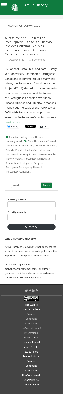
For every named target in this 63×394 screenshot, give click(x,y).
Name (17, 199)
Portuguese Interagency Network (24, 167)
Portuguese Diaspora (31, 163)
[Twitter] (26, 290)
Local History (36, 137)
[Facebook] (30, 290)
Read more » (12, 122)
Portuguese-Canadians (18, 171)
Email (16, 212)
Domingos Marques (45, 145)
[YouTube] (33, 290)
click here (22, 273)
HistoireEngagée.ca (30, 277)
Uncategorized (14, 141)
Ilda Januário (31, 150)
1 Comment (38, 59)
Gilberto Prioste (14, 150)
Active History (36, 5)
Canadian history (18, 137)
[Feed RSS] (37, 290)
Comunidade (26, 145)
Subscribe (31, 227)
